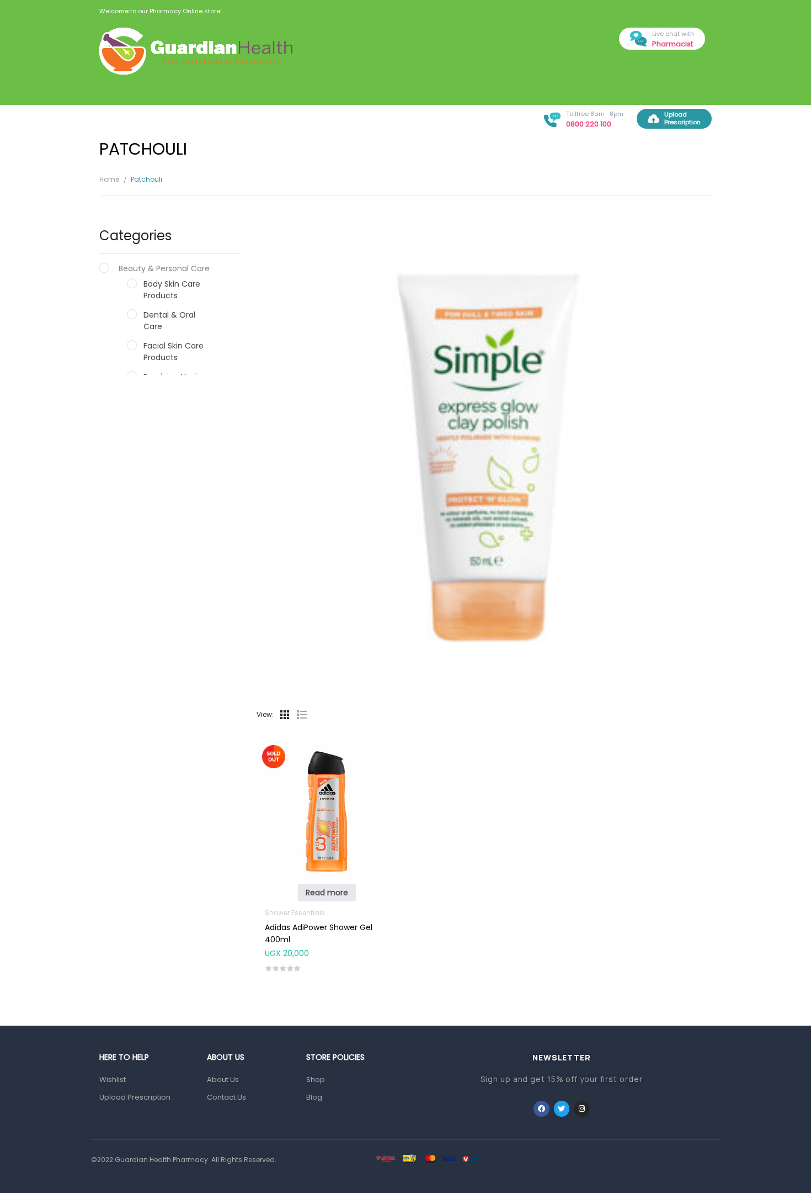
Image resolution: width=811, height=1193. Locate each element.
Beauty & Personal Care (164, 268)
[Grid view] (284, 714)
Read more (327, 892)
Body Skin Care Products (171, 289)
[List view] (301, 714)
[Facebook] (541, 1109)
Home (109, 179)
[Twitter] (562, 1109)
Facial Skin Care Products (173, 351)
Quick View (326, 787)
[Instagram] (582, 1109)
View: (265, 714)
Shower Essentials (295, 912)
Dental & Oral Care (169, 320)
